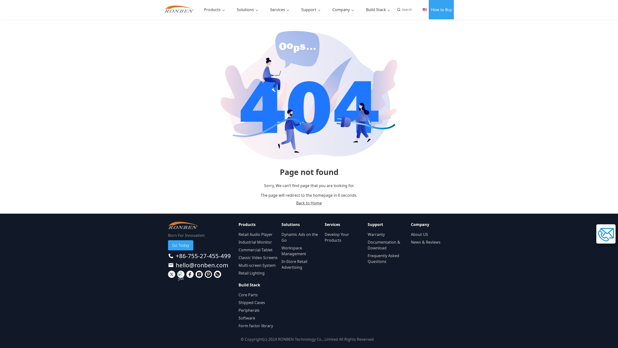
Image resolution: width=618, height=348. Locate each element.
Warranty (376, 234)
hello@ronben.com (202, 265)
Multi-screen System (257, 265)
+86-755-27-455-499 (203, 256)
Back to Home (309, 203)
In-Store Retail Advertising (294, 264)
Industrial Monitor (255, 242)
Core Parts (248, 294)
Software (247, 318)
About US (419, 234)
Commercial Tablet (256, 250)
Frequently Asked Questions (383, 258)
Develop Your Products (337, 237)
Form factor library (256, 325)
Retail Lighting (252, 273)
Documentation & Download (384, 245)
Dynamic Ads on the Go (299, 237)
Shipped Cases (252, 302)
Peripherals (249, 310)
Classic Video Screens (258, 257)
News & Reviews (426, 242)
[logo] (181, 9)
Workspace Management (293, 250)
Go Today (180, 245)
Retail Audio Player (256, 234)
